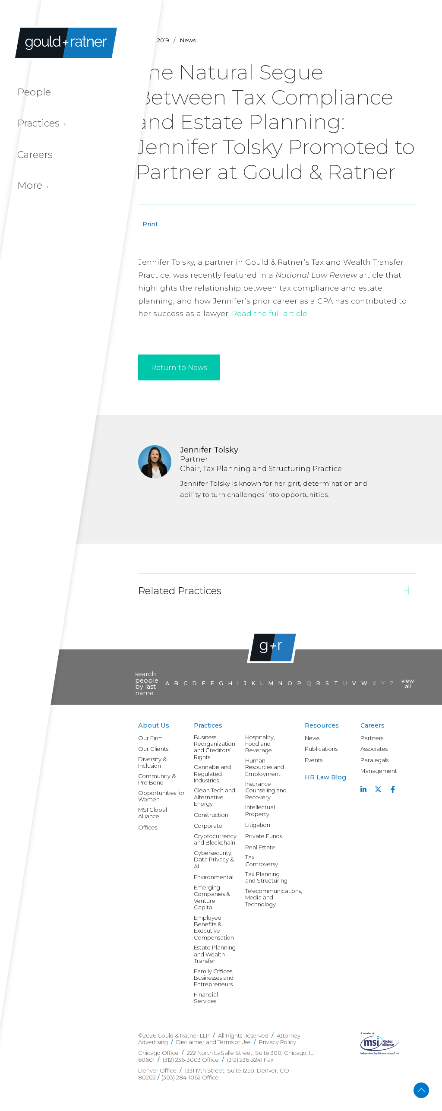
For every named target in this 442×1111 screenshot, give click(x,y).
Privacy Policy (277, 1042)
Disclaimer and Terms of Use (213, 1042)
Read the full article (269, 313)
